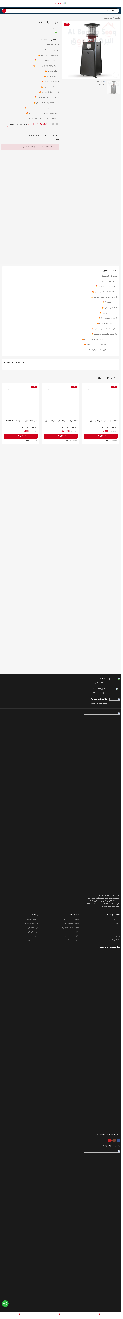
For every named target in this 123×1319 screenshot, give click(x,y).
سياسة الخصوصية (31, 924)
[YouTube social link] (110, 1140)
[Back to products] (5, 18)
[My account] (3, 3)
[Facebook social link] (51, 139)
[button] (101, 582)
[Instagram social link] (114, 1140)
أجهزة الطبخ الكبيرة (72, 932)
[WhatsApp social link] (43, 139)
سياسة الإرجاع (33, 932)
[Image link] (102, 802)
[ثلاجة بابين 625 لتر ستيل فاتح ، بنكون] (101, 475)
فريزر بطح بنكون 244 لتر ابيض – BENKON (22, 567)
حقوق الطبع (34, 936)
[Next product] (2, 18)
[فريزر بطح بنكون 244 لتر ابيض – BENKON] (21, 475)
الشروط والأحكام (32, 920)
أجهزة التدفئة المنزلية (72, 924)
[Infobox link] (91, 681)
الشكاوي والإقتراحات (113, 940)
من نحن (117, 924)
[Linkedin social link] (45, 139)
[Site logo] (60, 4)
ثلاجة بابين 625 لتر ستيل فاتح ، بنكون (104, 567)
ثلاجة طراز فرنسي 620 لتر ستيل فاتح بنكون (61, 567)
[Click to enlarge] (116, 75)
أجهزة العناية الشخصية (71, 940)
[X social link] (48, 139)
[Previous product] (8, 18)
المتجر (118, 928)
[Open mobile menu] (118, 3)
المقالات (117, 932)
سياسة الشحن (33, 928)
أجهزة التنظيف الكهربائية (70, 928)
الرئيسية (117, 18)
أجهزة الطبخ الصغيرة (72, 936)
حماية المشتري (33, 940)
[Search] (4, 11)
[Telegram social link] (40, 139)
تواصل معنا (116, 936)
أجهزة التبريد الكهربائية (71, 920)
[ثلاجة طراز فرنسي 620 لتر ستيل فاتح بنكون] (61, 475)
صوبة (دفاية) (107, 18)
